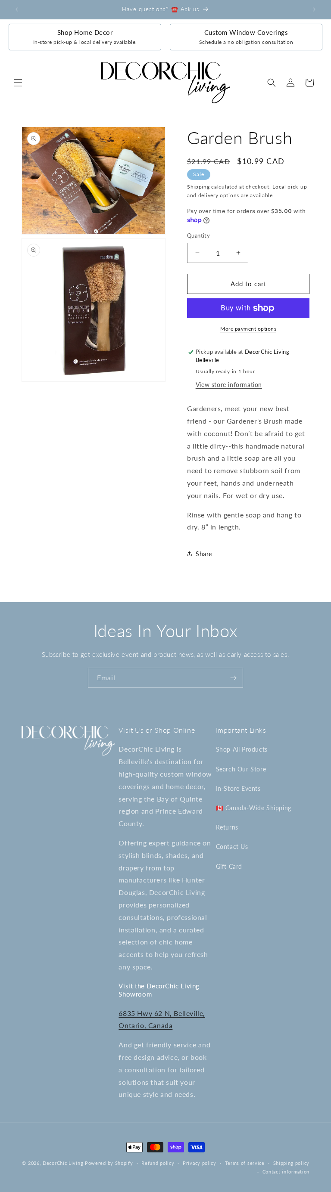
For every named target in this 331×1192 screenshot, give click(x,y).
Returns (227, 827)
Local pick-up (289, 186)
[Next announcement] (314, 9)
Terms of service (245, 1163)
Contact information (285, 1171)
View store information (229, 384)
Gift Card (229, 866)
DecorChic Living (63, 1163)
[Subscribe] (233, 678)
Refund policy (157, 1163)
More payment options (248, 328)
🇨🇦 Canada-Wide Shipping (253, 807)
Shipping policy (291, 1163)
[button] (18, 82)
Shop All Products (242, 749)
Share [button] (204, 553)
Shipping (198, 186)
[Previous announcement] (16, 9)
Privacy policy (199, 1163)
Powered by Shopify (109, 1163)
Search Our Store (241, 769)
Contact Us (232, 846)
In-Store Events (238, 788)
